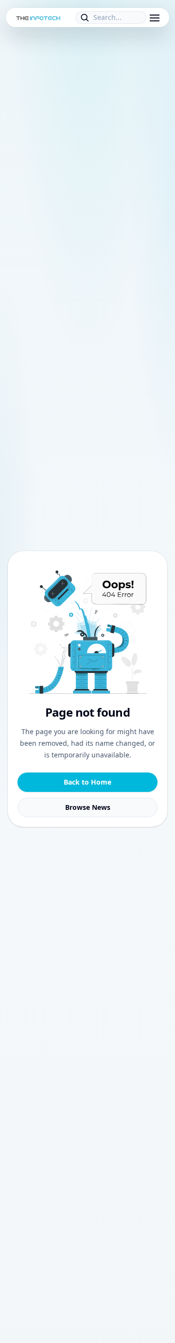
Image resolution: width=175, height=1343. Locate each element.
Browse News (87, 807)
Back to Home (87, 782)
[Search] (84, 17)
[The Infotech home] (38, 17)
